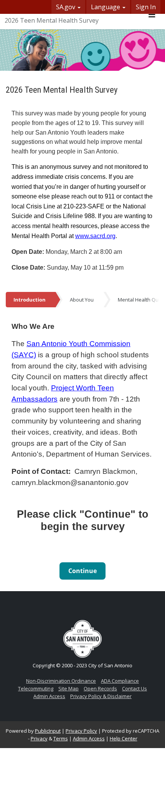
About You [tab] (82, 299)
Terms (60, 738)
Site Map (68, 688)
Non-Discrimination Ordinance (61, 680)
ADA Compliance (120, 680)
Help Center (123, 738)
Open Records (100, 688)
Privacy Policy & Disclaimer (101, 696)
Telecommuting (35, 688)
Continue (82, 571)
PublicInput (48, 730)
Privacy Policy (81, 730)
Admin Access (49, 696)
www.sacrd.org (95, 236)
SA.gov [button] (66, 7)
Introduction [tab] (29, 299)
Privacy (39, 738)
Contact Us (134, 688)
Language (106, 7)
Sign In (146, 7)
